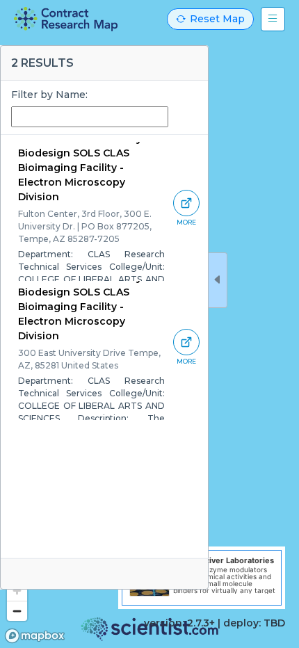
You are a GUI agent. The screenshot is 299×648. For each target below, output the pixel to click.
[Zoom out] (17, 611)
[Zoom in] (17, 591)
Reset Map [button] (217, 19)
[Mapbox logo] (34, 636)
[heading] (66, 19)
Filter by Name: (49, 94)
